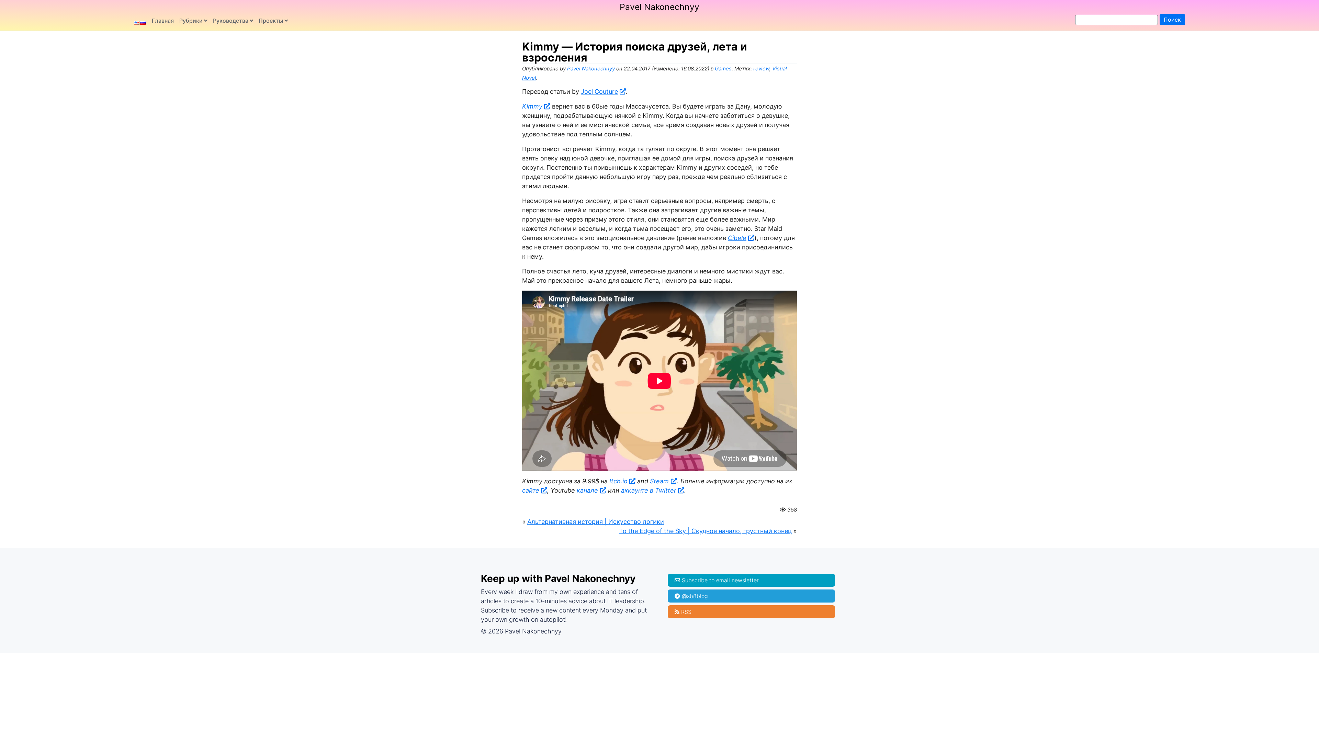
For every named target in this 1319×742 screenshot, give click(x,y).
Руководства (230, 20)
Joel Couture (599, 91)
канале (587, 490)
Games (723, 68)
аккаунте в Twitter (648, 490)
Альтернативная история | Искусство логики (595, 521)
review (761, 68)
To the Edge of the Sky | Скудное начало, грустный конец (705, 531)
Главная (163, 20)
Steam (659, 481)
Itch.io (618, 481)
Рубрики (191, 20)
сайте (530, 490)
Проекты (271, 20)
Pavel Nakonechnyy (659, 7)
